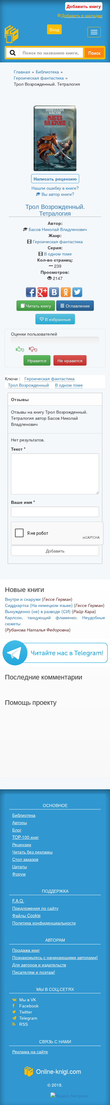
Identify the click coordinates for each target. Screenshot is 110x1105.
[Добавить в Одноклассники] (66, 292)
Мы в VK (27, 1000)
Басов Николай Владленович (58, 229)
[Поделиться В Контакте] (54, 292)
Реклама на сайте (30, 1051)
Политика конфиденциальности (44, 923)
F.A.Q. (18, 901)
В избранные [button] (57, 319)
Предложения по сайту (35, 908)
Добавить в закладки (81, 15)
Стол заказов (25, 859)
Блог (16, 830)
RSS (23, 1024)
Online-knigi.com (58, 1071)
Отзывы (20, 399)
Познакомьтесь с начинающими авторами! (55, 957)
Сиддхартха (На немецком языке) (39, 605)
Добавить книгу (84, 6)
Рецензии (21, 844)
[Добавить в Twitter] (77, 292)
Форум (19, 874)
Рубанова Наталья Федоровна (37, 630)
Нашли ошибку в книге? (55, 188)
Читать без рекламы (32, 852)
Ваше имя (23, 502)
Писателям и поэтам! (33, 972)
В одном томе (58, 254)
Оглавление (77, 306)
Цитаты (19, 866)
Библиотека (23, 815)
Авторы (19, 822)
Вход (54, 29)
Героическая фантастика (58, 241)
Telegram (28, 1018)
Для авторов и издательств (39, 965)
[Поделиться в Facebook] (31, 292)
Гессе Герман (57, 599)
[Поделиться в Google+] (42, 292)
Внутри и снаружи (23, 599)
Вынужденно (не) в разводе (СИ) (38, 611)
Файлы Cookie (26, 915)
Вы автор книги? (57, 194)
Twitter (25, 1012)
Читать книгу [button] (38, 306)
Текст (18, 449)
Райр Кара (83, 611)
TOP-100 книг (25, 837)
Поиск (94, 53)
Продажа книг (26, 950)
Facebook (28, 1006)
